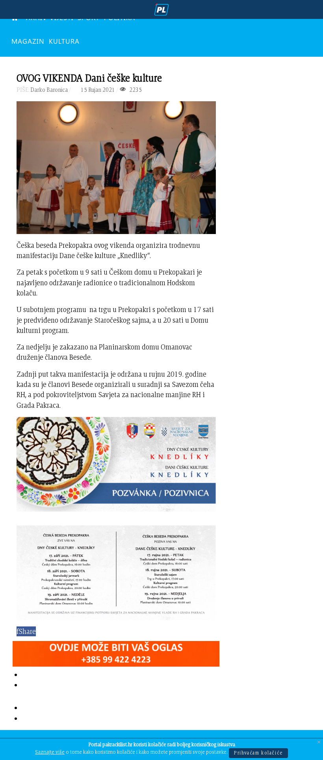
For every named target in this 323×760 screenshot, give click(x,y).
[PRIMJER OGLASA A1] (116, 652)
